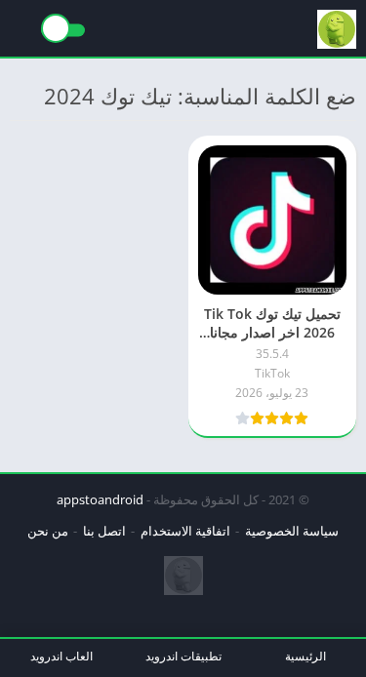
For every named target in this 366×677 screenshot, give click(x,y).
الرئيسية (305, 656)
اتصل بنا (104, 530)
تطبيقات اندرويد (183, 656)
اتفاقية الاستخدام (185, 530)
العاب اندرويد (61, 656)
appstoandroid (100, 499)
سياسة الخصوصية (292, 530)
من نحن (47, 530)
